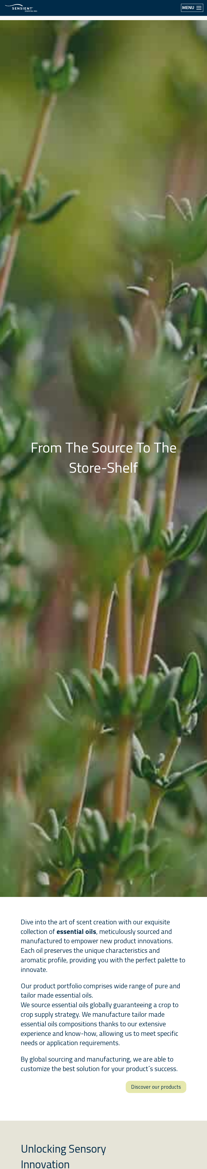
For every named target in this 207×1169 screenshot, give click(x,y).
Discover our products (156, 1087)
